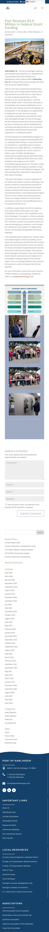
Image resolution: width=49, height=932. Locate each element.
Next (37, 421)
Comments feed (11, 739)
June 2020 (8, 696)
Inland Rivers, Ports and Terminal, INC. (17, 915)
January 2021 (10, 682)
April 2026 (9, 576)
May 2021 (8, 671)
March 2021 (9, 678)
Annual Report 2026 (12, 543)
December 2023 (11, 611)
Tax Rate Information (10, 816)
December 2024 (11, 597)
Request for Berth (9, 825)
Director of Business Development (18, 557)
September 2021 (11, 668)
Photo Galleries (10, 716)
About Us (5, 808)
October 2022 (10, 643)
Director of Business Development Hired (20, 546)
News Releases (34, 32)
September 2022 (11, 647)
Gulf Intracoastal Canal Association (15, 911)
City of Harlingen (8, 879)
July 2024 (8, 604)
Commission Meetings (10, 829)
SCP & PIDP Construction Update (17, 553)
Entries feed (9, 736)
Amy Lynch (11, 32)
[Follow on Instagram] (14, 790)
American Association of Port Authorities (17, 924)
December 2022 (11, 636)
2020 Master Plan (9, 812)
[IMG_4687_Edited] (24, 389)
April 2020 (9, 703)
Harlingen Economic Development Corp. (17, 883)
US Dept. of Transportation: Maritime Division (19, 861)
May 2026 (8, 573)
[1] (24, 337)
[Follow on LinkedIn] (9, 790)
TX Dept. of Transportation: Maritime (16, 866)
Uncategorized (10, 723)
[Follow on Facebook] (4, 790)
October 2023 (10, 615)
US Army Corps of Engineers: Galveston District (20, 857)
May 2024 (8, 608)
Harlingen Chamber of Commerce (15, 887)
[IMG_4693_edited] (24, 363)
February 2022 (10, 661)
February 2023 (10, 629)
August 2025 (9, 590)
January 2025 (10, 594)
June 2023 (8, 622)
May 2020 (8, 699)
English (32, 2)
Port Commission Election (12, 834)
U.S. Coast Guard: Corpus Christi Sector (17, 892)
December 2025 (11, 583)
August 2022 (9, 650)
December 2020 (11, 685)
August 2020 (9, 692)
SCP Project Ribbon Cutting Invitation (19, 550)
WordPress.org (10, 743)
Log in (7, 732)
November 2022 (11, 640)
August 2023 (9, 618)
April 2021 (9, 675)
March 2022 (9, 657)
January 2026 (10, 580)
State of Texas (7, 870)
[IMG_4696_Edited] (24, 415)
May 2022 (8, 654)
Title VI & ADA (7, 838)
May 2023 (8, 625)
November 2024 (11, 601)
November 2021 (11, 664)
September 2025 (11, 587)
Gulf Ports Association (10, 919)
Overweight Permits (9, 821)
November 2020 (11, 689)
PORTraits (8, 719)
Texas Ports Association (11, 928)
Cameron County (8, 874)
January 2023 (10, 633)
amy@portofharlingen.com (23, 276)
